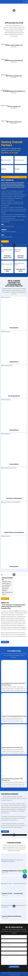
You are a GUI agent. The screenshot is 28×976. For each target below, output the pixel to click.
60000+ (4, 230)
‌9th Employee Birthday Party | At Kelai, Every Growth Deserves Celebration (13, 871)
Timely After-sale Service (20, 270)
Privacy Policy (16, 974)
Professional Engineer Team (7, 256)
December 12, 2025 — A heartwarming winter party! (12, 893)
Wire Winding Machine (14, 396)
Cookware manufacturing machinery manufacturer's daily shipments (11, 916)
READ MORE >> (14, 62)
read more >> (14, 46)
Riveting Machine (14, 566)
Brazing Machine (14, 328)
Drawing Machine (14, 464)
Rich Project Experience (21, 256)
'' (2, 681)
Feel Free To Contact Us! (7, 578)
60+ (2, 224)
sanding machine (14, 362)
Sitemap (11, 974)
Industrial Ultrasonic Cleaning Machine (14, 532)
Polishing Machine (14, 430)
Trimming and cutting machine (14, 498)
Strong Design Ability (7, 270)
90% (2, 235)
